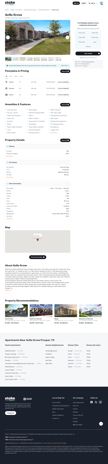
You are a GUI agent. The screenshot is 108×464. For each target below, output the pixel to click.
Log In (83, 3)
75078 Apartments (44, 10)
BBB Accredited (77, 424)
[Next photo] (67, 37)
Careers (75, 409)
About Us (76, 405)
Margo (56, 319)
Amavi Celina (9, 319)
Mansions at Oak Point (86, 319)
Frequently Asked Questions (60, 405)
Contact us (10, 413)
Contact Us (55, 418)
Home (7, 10)
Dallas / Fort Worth (16, 10)
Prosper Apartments (30, 10)
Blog (53, 412)
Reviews (75, 412)
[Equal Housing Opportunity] (27, 399)
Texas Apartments (78, 402)
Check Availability (63, 82)
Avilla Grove (13, 14)
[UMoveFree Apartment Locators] (10, 399)
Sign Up (76, 3)
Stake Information (58, 443)
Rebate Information (58, 409)
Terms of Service (78, 415)
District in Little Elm (36, 319)
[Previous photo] (8, 37)
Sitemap (75, 421)
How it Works (56, 402)
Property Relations (57, 415)
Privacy (75, 418)
